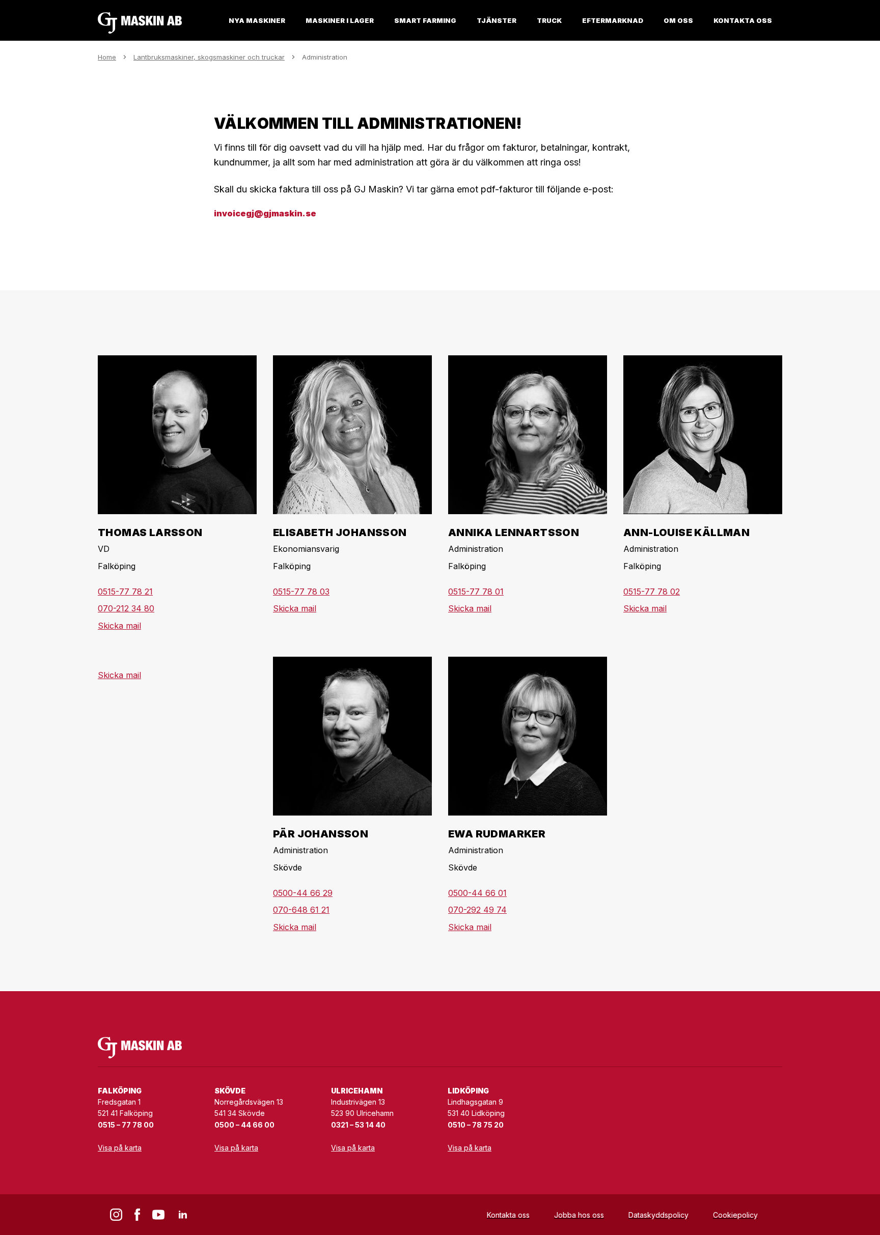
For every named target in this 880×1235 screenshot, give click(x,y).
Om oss (678, 20)
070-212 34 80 (126, 608)
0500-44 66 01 (477, 893)
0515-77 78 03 (301, 591)
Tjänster (496, 20)
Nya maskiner (257, 20)
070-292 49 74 (477, 910)
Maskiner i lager (340, 20)
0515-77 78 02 (651, 591)
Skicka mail (119, 626)
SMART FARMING (425, 20)
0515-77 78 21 (125, 591)
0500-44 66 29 (303, 893)
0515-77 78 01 (476, 591)
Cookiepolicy (735, 1215)
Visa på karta (120, 1147)
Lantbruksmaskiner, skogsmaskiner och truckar (209, 57)
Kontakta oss (742, 20)
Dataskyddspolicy (658, 1215)
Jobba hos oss (579, 1215)
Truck (549, 20)
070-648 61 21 (301, 910)
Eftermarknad (612, 20)
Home (107, 57)
